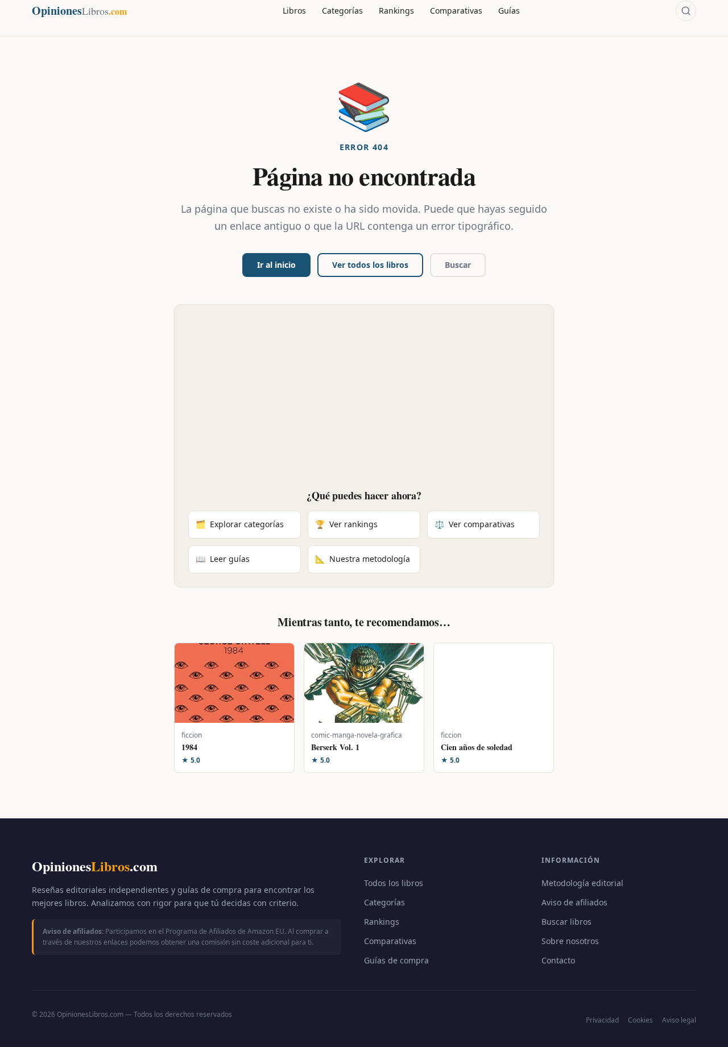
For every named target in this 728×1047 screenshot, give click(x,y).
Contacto (558, 960)
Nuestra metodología (362, 558)
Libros (294, 10)
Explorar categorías (240, 524)
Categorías (342, 10)
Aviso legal (679, 1020)
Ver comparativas (475, 524)
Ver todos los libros (370, 264)
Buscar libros (566, 921)
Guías (509, 10)
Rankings (396, 10)
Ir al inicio (276, 264)
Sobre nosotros (570, 941)
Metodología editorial (582, 883)
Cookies (640, 1020)
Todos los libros (393, 883)
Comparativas (456, 10)
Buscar (458, 264)
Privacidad (602, 1020)
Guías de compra (396, 960)
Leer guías (223, 558)
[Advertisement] (364, 403)
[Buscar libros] (686, 11)
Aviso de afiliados (574, 902)
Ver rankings (346, 524)
